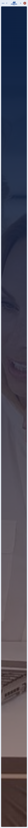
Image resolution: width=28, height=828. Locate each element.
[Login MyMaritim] (20, 3)
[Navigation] (3, 3)
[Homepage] (14, 3)
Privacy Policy (10, 826)
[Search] (6, 3)
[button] (23, 821)
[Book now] (24, 3)
